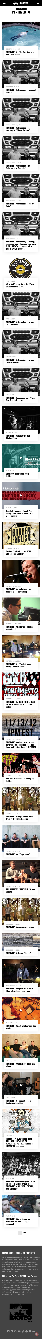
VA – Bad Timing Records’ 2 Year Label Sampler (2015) (20, 285)
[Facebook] (8, 1331)
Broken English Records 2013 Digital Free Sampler (18, 552)
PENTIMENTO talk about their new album (20, 1065)
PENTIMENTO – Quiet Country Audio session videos (18, 1102)
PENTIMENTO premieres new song (20, 927)
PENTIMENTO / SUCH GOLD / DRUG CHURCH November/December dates (21, 704)
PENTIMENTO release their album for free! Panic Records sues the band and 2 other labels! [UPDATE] (21, 745)
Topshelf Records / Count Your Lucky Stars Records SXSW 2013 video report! (19, 513)
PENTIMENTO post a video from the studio (21, 1027)
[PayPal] (30, 1331)
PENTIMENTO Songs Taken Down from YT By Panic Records (19, 817)
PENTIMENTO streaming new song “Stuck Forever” (20, 361)
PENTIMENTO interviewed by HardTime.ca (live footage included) (18, 1221)
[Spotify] (26, 1331)
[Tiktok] (23, 1331)
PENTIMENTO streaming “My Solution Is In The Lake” (18, 167)
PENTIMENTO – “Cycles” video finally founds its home (18, 665)
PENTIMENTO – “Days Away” (18, 854)
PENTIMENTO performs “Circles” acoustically (19, 628)
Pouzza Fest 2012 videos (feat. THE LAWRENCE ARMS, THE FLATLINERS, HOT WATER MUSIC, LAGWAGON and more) (19, 1142)
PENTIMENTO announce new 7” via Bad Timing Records (20, 399)
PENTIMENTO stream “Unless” (18, 953)
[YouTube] (19, 1331)
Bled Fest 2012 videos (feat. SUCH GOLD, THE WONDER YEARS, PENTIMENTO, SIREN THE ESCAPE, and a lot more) (21, 1185)
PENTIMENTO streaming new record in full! (21, 91)
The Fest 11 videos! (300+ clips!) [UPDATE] (20, 779)
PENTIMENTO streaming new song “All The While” (20, 323)
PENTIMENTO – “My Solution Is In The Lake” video (20, 53)
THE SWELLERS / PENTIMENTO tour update (20, 890)
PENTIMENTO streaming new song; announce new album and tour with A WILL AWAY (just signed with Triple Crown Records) (21, 245)
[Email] (33, 1331)
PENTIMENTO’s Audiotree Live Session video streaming (18, 590)
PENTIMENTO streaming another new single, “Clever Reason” (19, 129)
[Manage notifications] (37, 1334)
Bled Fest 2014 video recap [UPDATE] (17, 475)
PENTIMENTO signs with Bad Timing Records (18, 437)
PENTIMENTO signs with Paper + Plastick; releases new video (19, 989)
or (18, 1276)
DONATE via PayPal (9, 1276)
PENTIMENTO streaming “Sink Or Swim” (20, 204)
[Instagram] (15, 1331)
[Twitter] (11, 1331)
